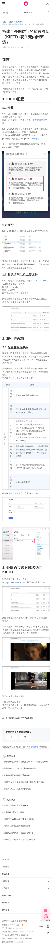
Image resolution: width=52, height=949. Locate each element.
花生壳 (10, 22)
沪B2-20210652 (26, 932)
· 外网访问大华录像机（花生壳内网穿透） (19, 839)
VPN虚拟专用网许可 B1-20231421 (15, 935)
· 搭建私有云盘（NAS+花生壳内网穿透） (19, 768)
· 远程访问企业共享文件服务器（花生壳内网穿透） (23, 782)
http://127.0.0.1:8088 (36, 280)
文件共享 (19, 22)
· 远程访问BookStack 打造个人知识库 (18, 819)
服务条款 (14, 921)
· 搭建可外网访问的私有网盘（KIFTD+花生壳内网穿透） (26, 762)
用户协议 (5, 921)
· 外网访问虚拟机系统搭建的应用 (16, 826)
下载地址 (35, 138)
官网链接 (41, 120)
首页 (4, 22)
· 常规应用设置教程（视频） (14, 812)
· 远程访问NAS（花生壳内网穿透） (17, 789)
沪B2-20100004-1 (16, 942)
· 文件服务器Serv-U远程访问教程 (16, 775)
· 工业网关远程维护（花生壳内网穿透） (18, 833)
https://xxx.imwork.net (15, 582)
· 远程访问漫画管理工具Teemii (15, 805)
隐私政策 (24, 921)
